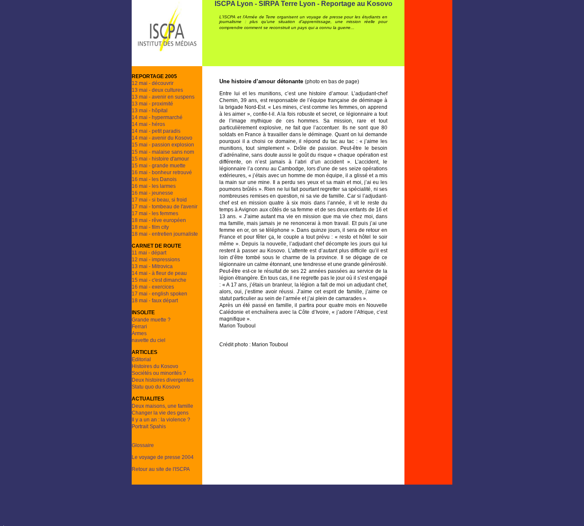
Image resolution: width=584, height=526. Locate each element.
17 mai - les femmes (155, 213)
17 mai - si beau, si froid (159, 200)
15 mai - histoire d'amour (160, 159)
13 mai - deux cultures (157, 90)
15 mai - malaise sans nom (163, 152)
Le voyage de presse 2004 (163, 457)
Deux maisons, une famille (162, 406)
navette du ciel (148, 340)
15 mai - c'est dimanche (159, 280)
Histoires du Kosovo (155, 366)
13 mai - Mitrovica (152, 266)
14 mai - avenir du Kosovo (162, 138)
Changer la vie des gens (160, 413)
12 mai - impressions (156, 260)
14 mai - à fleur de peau (159, 273)
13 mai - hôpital (150, 111)
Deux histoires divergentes (163, 380)
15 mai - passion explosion (163, 145)
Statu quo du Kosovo (156, 387)
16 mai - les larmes (154, 186)
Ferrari (139, 327)
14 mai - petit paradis (156, 131)
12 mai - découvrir (153, 83)
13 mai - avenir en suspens (163, 97)
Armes (139, 333)
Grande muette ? (151, 320)
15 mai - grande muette (159, 166)
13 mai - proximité (152, 104)
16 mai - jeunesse (152, 193)
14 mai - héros (148, 124)
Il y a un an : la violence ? (161, 420)
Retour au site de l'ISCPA (161, 469)
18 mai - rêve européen (159, 220)
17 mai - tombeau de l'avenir (165, 207)
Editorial (141, 359)
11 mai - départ (149, 253)
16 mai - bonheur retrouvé (162, 172)
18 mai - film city (150, 227)
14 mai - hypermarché (157, 117)
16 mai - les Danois (154, 179)
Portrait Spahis (149, 427)
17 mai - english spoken (159, 294)
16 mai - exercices (153, 287)
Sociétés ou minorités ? (159, 373)
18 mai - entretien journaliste (165, 234)
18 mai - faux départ (155, 301)
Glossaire (143, 445)
